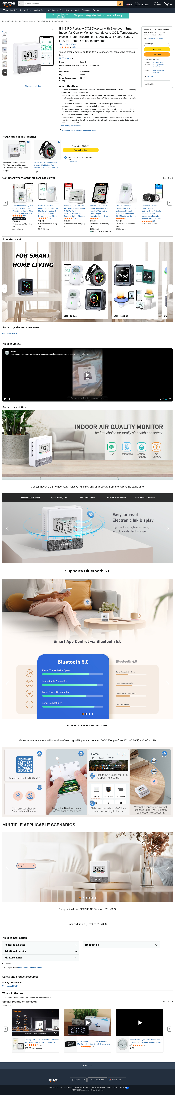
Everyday (96, 10)
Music (77, 10)
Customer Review (18, 354)
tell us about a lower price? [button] (30, 968)
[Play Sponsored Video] (87, 1022)
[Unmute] (170, 398)
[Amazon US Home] (53, 1080)
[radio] (4, 34)
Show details (72, 162)
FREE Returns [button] (65, 58)
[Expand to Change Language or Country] (84, 1080)
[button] (5, 10)
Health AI (13, 10)
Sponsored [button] (5, 1005)
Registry (68, 10)
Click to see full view (33, 86)
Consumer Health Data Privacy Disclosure (90, 1087)
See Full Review (83, 354)
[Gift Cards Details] (57, 10)
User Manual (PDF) (10, 333)
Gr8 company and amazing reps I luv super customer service (50, 354)
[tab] (30, 497)
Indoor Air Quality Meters (60, 21)
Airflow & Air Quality (43, 21)
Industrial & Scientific (9, 21)
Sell (61, 10)
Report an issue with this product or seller (79, 130)
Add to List (149, 84)
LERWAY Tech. (158, 63)
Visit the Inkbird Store (67, 44)
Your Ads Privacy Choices (115, 1087)
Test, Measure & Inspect (27, 21)
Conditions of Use (55, 1087)
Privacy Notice (69, 1087)
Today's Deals (25, 10)
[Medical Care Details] (45, 10)
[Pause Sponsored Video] (56, 1028)
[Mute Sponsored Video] (56, 1033)
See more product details (71, 126)
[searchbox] (70, 3)
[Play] (4, 399)
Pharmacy (86, 10)
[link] (47, 150)
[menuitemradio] (166, 399)
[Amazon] (9, 4)
